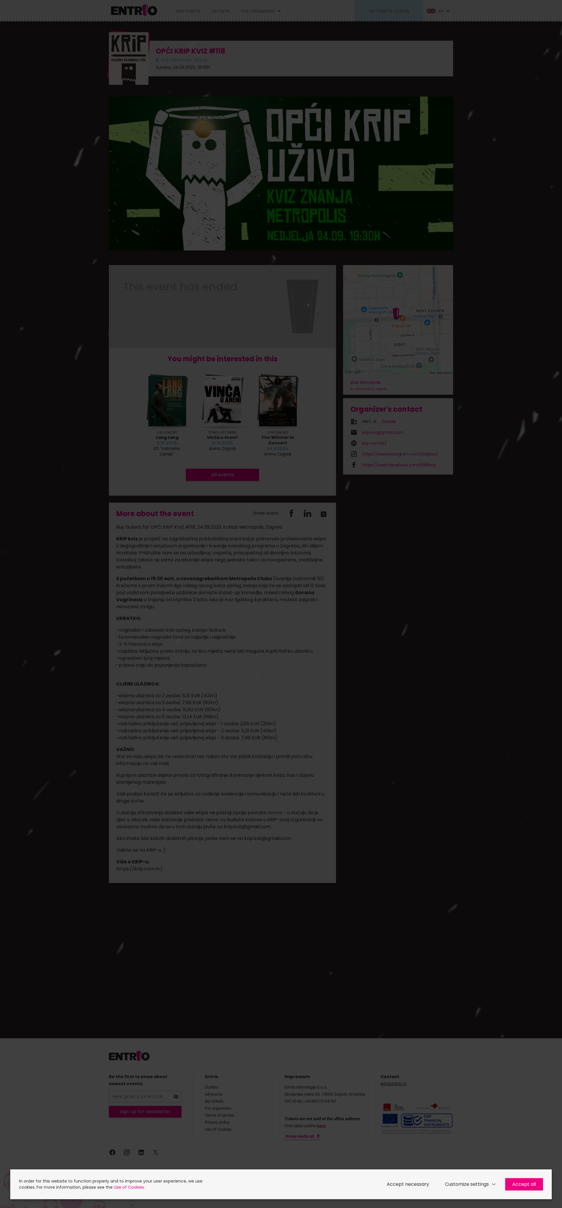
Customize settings (467, 1184)
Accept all (524, 1184)
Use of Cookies (129, 1187)
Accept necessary (408, 1184)
